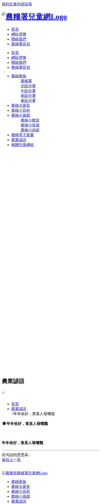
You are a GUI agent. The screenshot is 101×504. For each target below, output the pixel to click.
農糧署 (26, 81)
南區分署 (28, 96)
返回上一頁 (11, 460)
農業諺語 (18, 409)
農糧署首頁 (20, 44)
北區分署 (28, 86)
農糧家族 (18, 482)
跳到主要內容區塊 (17, 4)
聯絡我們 (18, 39)
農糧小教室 (30, 120)
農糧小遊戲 (20, 496)
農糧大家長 (20, 487)
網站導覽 (18, 34)
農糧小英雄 (30, 125)
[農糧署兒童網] (34, 16)
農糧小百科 (20, 491)
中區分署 (28, 91)
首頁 (15, 29)
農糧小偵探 (30, 130)
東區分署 (28, 101)
